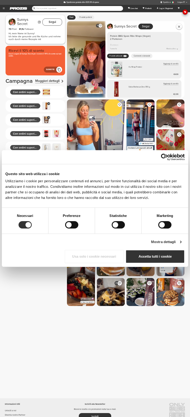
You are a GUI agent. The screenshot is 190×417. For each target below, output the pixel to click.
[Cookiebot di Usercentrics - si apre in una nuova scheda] (164, 157)
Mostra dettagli (163, 242)
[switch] (71, 225)
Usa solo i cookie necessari (94, 256)
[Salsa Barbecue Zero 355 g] (144, 89)
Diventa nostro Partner (15, 415)
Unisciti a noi (10, 410)
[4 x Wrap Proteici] (144, 69)
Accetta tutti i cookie (155, 256)
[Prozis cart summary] (178, 8)
